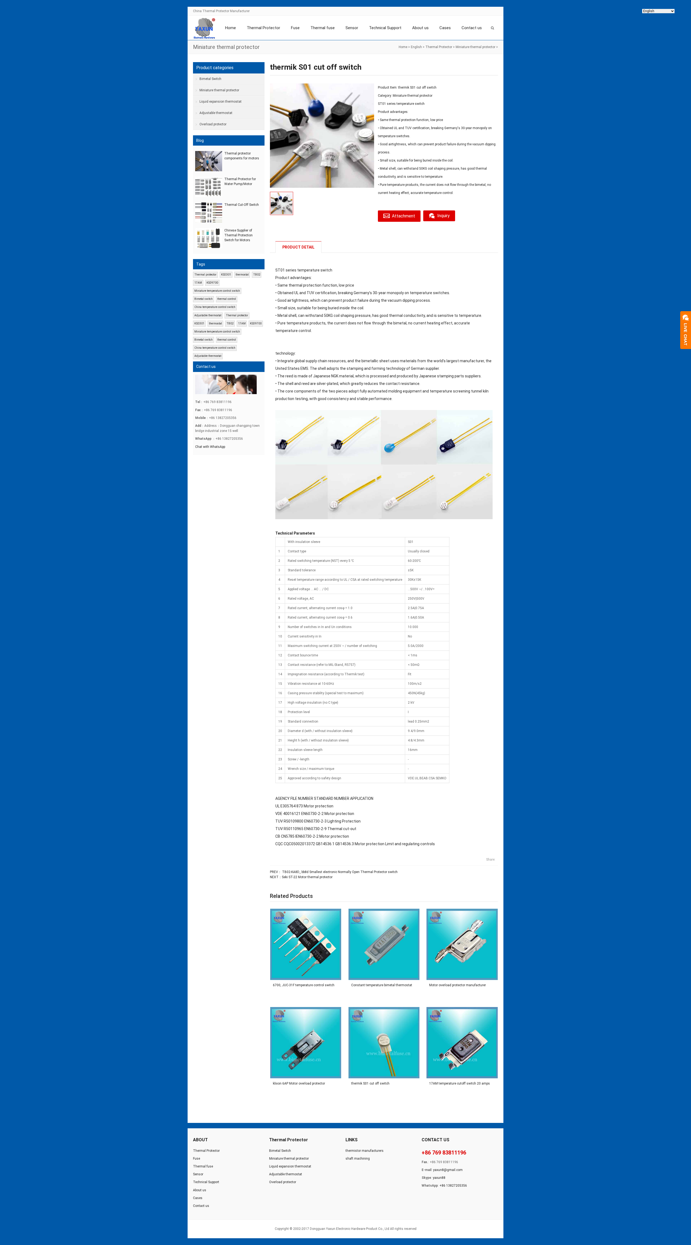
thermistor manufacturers (365, 1151)
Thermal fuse (322, 27)
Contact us (472, 27)
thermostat (242, 274)
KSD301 (226, 274)
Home (230, 27)
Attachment (403, 216)
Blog (200, 140)
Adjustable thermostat (215, 113)
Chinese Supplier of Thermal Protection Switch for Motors (238, 235)
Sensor (352, 27)
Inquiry (443, 215)
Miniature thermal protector (475, 47)
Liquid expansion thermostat (220, 101)
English (416, 47)
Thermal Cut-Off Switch (241, 205)
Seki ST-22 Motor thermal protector (307, 877)
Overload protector (212, 124)
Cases (445, 27)
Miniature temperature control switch (217, 291)
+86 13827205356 (453, 1185)
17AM (198, 282)
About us (420, 27)
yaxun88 (439, 1178)
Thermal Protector (263, 27)
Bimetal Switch (210, 79)
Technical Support (385, 27)
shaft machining (358, 1158)
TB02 (256, 274)
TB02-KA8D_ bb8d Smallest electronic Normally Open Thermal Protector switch (339, 872)
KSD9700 (212, 282)
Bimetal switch (203, 299)
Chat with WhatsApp (210, 447)
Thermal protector (205, 274)
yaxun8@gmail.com (448, 1170)
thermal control (226, 299)
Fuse (295, 27)
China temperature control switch (214, 307)
